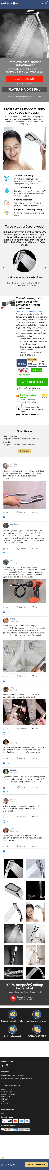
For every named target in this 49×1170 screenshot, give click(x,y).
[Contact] (42, 3)
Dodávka (4, 1104)
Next (13, 305)
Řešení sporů (6, 1097)
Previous (4, 305)
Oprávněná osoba (7, 1092)
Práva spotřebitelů (8, 1094)
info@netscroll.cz (26, 998)
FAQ (2, 1113)
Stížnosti (4, 1099)
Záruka (3, 1101)
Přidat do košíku (34, 381)
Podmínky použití (7, 1089)
